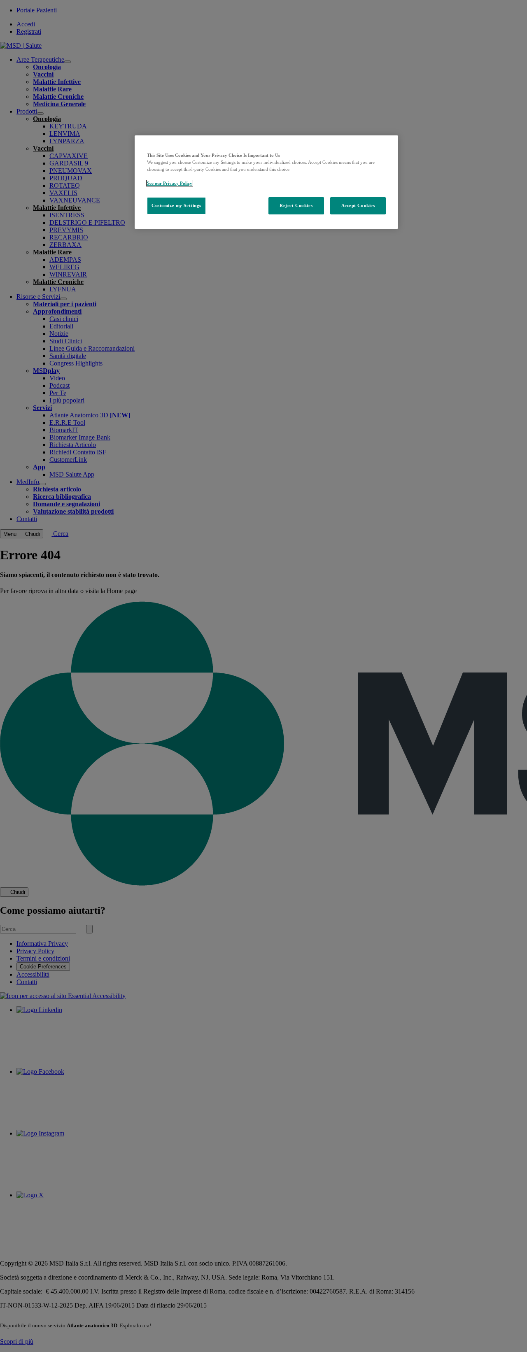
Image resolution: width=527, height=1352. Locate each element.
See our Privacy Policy (169, 183)
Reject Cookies (296, 205)
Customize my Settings (176, 205)
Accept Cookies (358, 205)
